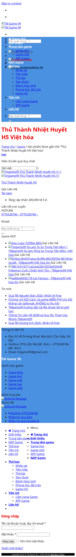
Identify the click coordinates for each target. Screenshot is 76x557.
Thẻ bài (20, 78)
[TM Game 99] (11, 25)
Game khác (15, 372)
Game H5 (22, 93)
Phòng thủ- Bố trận (28, 90)
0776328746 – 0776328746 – (19, 214)
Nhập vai (21, 70)
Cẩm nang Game (27, 101)
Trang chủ (18, 39)
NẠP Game (16, 62)
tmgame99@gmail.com (26, 221)
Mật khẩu (8, 534)
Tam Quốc (22, 82)
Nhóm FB (37, 67)
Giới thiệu (15, 43)
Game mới (22, 54)
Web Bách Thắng (57, 554)
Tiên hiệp (22, 74)
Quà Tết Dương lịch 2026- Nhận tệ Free (34, 323)
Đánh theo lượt (26, 86)
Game (21, 147)
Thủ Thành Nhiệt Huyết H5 (19, 182)
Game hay (15, 384)
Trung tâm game (20, 47)
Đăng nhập (8, 541)
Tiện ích (13, 97)
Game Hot (22, 50)
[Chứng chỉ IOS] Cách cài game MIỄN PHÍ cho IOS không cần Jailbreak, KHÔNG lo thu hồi (40, 301)
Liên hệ (13, 109)
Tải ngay (6, 193)
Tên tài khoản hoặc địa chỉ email (23, 523)
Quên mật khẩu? (12, 548)
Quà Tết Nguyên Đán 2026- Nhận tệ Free (35, 296)
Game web (15, 388)
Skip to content (11, 3)
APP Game (23, 58)
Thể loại (14, 66)
